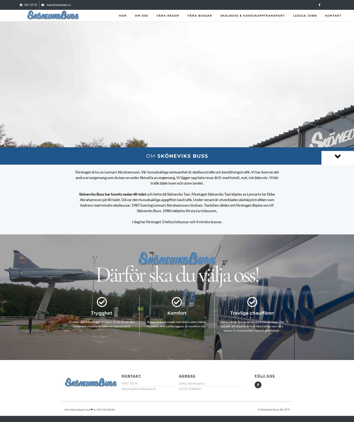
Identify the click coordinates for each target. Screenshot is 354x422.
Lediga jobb (305, 15)
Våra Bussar (199, 15)
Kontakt (333, 15)
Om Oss (141, 15)
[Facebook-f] (319, 5)
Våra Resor (168, 15)
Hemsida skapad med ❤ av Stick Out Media (89, 409)
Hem (123, 15)
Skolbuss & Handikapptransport (252, 15)
